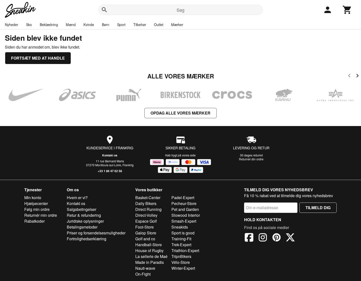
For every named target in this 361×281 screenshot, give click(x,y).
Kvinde (88, 24)
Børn (105, 24)
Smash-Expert (183, 221)
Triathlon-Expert (185, 250)
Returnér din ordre (251, 159)
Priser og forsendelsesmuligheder (96, 233)
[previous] (349, 76)
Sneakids (179, 227)
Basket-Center (147, 197)
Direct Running (148, 209)
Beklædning (49, 24)
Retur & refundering (84, 215)
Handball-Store (148, 244)
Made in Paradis (149, 262)
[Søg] (104, 9)
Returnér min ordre (40, 215)
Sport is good (182, 233)
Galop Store (145, 233)
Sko (29, 24)
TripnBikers (181, 256)
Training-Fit (181, 239)
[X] (290, 238)
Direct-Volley (146, 215)
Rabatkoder (34, 221)
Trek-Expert (181, 244)
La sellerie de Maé (151, 256)
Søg (180, 10)
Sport (121, 24)
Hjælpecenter (36, 203)
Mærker (177, 24)
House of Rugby (149, 250)
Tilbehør (139, 24)
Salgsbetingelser (81, 209)
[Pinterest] (276, 238)
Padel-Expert (182, 197)
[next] (357, 76)
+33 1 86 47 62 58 (110, 171)
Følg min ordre (37, 209)
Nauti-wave (145, 268)
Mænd (71, 24)
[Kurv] (347, 10)
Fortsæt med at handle (38, 58)
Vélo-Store (180, 262)
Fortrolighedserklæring (86, 239)
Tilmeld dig (318, 207)
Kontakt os (109, 155)
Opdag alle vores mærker (180, 113)
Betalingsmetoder (82, 227)
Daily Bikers (145, 203)
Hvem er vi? (77, 197)
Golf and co (145, 239)
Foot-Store (144, 227)
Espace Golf (146, 221)
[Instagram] (263, 238)
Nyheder (11, 24)
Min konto (32, 197)
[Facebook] (249, 238)
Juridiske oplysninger (85, 221)
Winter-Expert (183, 268)
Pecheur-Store (183, 203)
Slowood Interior (185, 215)
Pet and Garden (185, 209)
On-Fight (143, 274)
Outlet (158, 24)
